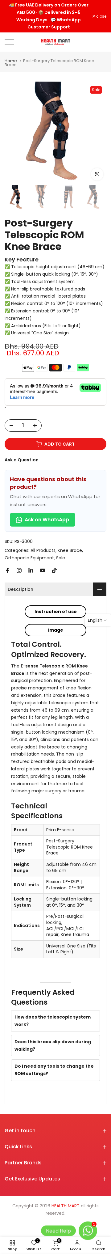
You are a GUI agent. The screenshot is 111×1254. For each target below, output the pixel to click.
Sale (60, 558)
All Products (43, 550)
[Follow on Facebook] (7, 570)
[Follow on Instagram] (19, 570)
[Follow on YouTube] (42, 570)
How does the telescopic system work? (52, 1020)
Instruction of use (56, 611)
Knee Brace (70, 550)
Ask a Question (22, 460)
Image (55, 630)
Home (11, 61)
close (100, 16)
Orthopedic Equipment (29, 558)
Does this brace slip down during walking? (52, 1045)
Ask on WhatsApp (47, 519)
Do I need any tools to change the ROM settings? (54, 1070)
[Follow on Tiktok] (54, 570)
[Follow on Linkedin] (31, 570)
